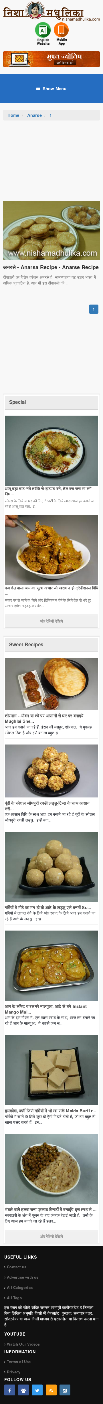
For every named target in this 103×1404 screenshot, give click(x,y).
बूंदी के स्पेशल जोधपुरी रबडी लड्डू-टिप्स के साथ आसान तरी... (47, 806)
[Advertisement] (51, 163)
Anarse (34, 115)
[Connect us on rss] (51, 1390)
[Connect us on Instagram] (65, 1390)
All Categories (20, 1287)
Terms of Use (19, 1361)
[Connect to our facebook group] (23, 1390)
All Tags (14, 1297)
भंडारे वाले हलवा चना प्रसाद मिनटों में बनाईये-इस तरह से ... (50, 1209)
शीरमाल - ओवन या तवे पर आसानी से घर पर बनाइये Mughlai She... (44, 718)
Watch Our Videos (23, 1344)
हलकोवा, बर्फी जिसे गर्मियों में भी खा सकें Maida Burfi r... (50, 1110)
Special (17, 401)
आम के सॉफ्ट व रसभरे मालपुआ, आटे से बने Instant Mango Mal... (46, 1009)
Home (13, 115)
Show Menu (55, 88)
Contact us (16, 1266)
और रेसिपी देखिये (51, 621)
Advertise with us (22, 1277)
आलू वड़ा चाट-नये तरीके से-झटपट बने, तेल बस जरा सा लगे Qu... (48, 490)
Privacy (13, 1372)
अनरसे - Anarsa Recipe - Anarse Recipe (51, 267)
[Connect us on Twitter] (37, 1390)
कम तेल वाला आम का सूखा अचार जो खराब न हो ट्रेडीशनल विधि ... (51, 590)
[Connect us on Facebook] (9, 1390)
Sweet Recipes (26, 644)
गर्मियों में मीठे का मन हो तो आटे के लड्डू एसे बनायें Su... (48, 907)
